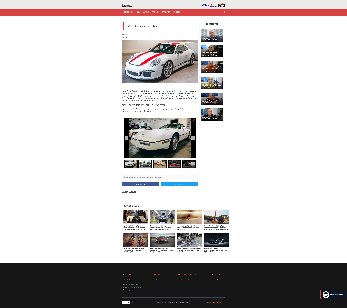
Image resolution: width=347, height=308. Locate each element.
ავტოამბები (127, 12)
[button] (140, 184)
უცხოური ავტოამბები (154, 177)
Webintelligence (217, 302)
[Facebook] (212, 279)
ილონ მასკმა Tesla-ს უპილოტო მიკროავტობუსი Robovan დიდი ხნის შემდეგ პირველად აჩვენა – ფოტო (134, 227)
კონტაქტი (125, 281)
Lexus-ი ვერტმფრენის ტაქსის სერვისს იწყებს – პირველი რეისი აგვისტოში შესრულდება (188, 227)
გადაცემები (177, 12)
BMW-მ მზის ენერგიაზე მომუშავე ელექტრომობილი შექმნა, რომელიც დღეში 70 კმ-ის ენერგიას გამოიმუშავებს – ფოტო (216, 227)
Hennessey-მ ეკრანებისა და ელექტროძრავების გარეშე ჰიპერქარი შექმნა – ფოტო (215, 250)
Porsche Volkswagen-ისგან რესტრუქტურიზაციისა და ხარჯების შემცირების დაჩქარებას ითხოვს (160, 227)
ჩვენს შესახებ (126, 279)
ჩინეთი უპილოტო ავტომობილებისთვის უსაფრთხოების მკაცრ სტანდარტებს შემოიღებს (189, 250)
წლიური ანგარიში (128, 290)
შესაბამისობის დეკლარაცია (130, 284)
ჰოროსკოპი (165, 12)
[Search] (222, 12)
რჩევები (155, 12)
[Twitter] (217, 279)
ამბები (138, 12)
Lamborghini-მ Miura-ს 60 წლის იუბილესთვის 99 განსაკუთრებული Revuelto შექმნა (134, 250)
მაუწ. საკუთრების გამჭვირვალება (132, 287)
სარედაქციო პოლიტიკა (183, 279)
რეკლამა (156, 279)
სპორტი (146, 12)
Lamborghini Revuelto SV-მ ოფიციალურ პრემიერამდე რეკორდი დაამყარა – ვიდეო (162, 250)
